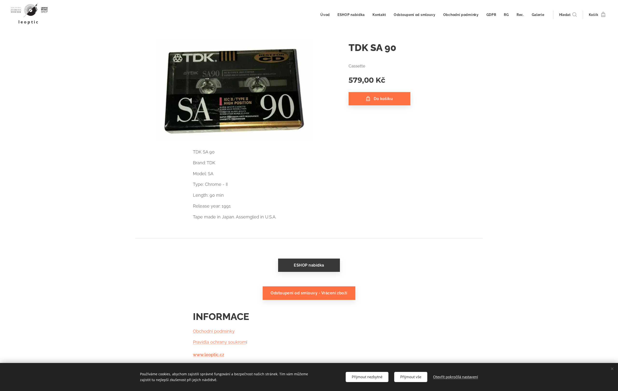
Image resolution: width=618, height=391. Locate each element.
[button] (568, 15)
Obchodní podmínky (214, 331)
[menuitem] (326, 15)
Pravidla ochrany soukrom (219, 342)
